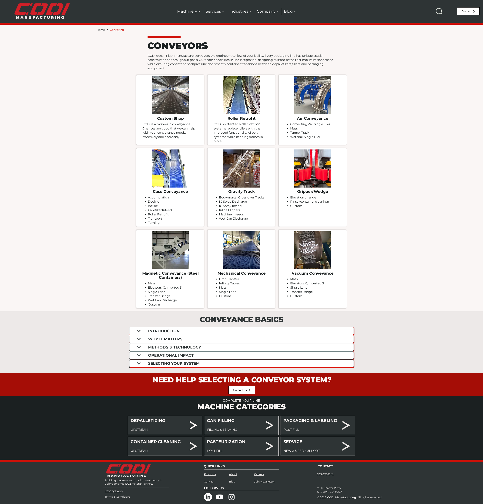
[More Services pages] (223, 11)
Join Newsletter (264, 481)
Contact (209, 481)
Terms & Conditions (117, 496)
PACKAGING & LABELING (310, 420)
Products (210, 474)
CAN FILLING (221, 420)
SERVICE (292, 441)
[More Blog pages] (295, 11)
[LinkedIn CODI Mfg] (208, 497)
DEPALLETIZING (148, 420)
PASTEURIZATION (226, 441)
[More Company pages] (277, 11)
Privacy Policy (114, 491)
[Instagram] (232, 497)
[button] (439, 11)
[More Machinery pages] (199, 11)
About (233, 474)
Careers (259, 474)
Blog (232, 481)
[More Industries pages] (250, 11)
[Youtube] (220, 497)
